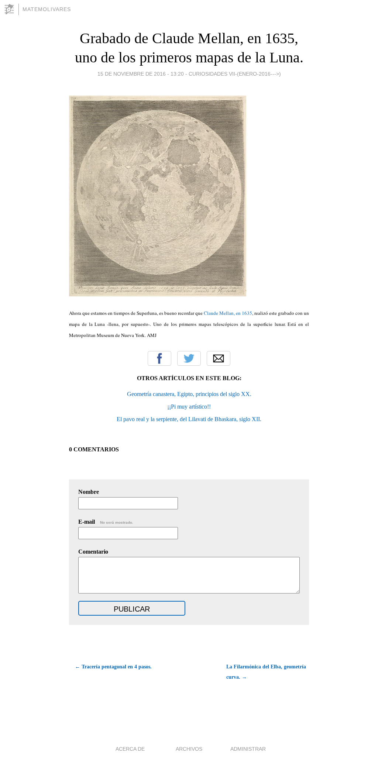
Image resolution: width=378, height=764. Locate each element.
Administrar (248, 749)
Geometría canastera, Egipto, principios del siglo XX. (189, 394)
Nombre (88, 492)
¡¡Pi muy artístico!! (189, 406)
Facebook (159, 358)
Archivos (189, 749)
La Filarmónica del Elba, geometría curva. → (266, 672)
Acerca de (130, 749)
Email (218, 358)
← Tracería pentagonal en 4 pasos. (113, 667)
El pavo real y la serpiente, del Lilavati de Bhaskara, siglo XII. (189, 419)
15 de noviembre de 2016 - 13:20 (140, 74)
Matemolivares (47, 9)
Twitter (189, 358)
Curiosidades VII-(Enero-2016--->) (235, 74)
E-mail (105, 522)
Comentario (93, 551)
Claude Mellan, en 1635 (228, 313)
